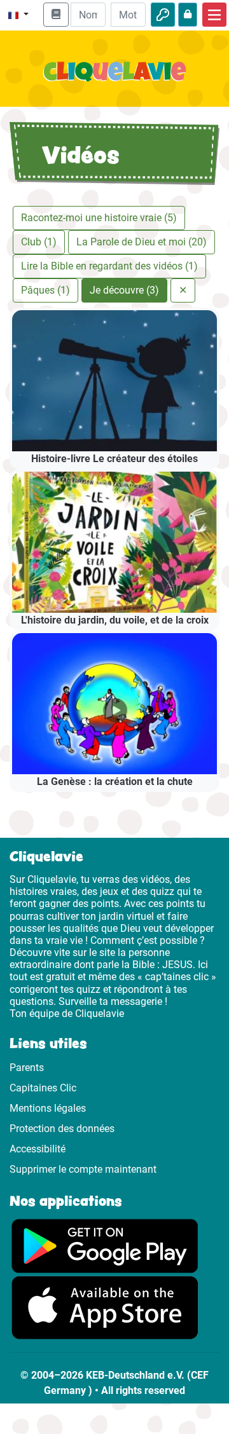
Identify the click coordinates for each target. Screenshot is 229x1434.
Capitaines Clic (43, 1088)
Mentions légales (48, 1108)
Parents (27, 1068)
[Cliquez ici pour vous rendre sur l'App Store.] (105, 1307)
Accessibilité (38, 1149)
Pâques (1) (45, 290)
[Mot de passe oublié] (187, 15)
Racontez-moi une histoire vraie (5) (99, 218)
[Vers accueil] (114, 79)
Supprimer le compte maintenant (83, 1169)
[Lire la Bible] (56, 15)
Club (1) (39, 242)
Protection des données (62, 1129)
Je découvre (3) (124, 290)
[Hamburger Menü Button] (214, 15)
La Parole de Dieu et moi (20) (141, 242)
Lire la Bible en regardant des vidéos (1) (109, 266)
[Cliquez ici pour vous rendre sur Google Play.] (105, 1245)
